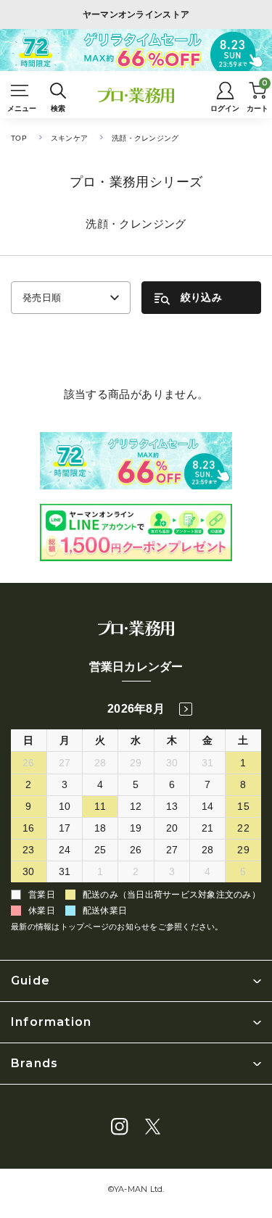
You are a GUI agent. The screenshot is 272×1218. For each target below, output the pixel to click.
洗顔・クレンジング (145, 138)
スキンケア (69, 138)
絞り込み (201, 297)
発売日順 (41, 297)
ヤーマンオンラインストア (136, 14)
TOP (19, 138)
